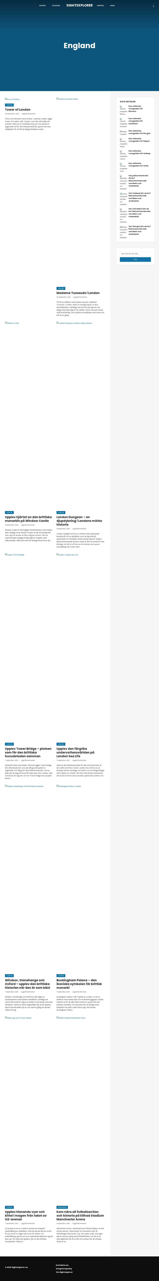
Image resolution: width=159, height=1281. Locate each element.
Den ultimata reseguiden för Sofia (138, 164)
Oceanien (56, 5)
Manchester (62, 1207)
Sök (135, 259)
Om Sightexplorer (64, 1272)
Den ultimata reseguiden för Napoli (139, 139)
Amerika (100, 5)
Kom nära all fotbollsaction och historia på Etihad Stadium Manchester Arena (80, 1215)
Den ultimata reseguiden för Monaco (136, 109)
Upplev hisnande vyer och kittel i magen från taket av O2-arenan (26, 1215)
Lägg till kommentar (29, 114)
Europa (42, 5)
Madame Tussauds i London (78, 293)
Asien (112, 5)
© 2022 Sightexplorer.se (16, 1267)
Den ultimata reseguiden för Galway (139, 152)
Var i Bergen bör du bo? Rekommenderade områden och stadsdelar (140, 230)
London (9, 105)
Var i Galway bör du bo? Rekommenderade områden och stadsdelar (140, 197)
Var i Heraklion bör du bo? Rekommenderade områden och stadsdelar (139, 213)
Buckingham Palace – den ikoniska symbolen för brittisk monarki (79, 984)
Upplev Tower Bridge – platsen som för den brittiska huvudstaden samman (28, 752)
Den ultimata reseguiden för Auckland (136, 121)
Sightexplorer (79, 5)
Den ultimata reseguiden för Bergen (139, 132)
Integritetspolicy (64, 1268)
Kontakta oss (62, 1265)
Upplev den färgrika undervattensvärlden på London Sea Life (75, 752)
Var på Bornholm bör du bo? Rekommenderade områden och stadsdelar (138, 180)
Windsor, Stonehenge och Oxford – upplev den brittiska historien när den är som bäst (27, 984)
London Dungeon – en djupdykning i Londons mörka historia (79, 520)
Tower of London (17, 110)
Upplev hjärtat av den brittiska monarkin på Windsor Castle (28, 519)
